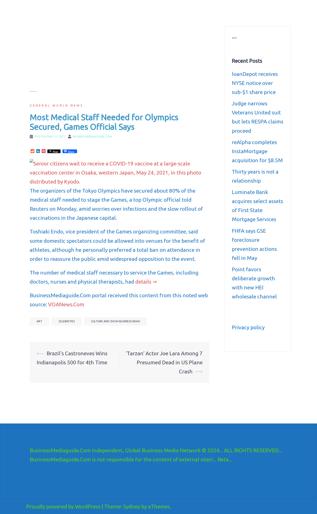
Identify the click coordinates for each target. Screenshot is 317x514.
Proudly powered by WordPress (63, 506)
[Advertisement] (120, 58)
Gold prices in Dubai (263, 11)
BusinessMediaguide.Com (72, 9)
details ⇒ (146, 281)
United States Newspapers (139, 16)
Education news (231, 11)
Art (39, 321)
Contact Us (216, 16)
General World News (57, 105)
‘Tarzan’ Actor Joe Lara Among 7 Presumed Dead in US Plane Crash (164, 362)
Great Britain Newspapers (183, 16)
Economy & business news (139, 11)
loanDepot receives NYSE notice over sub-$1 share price (255, 83)
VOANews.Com (66, 304)
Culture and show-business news (189, 11)
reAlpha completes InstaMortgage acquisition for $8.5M (257, 151)
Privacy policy (248, 327)
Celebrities (66, 321)
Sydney (131, 506)
